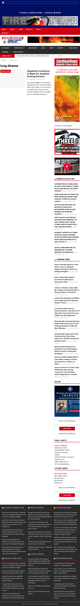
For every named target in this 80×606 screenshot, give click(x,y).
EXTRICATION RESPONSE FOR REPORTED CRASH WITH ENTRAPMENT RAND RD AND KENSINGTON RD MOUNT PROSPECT (65, 209)
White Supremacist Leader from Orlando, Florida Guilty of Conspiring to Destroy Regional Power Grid (39, 571)
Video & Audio (18, 52)
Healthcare (32, 48)
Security (60, 48)
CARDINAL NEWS (63, 259)
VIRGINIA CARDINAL (37, 508)
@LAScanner (58, 480)
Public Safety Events (61, 462)
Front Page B (18, 48)
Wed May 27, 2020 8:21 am (37, 79)
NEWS (12, 29)
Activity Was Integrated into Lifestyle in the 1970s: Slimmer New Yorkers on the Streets (65, 578)
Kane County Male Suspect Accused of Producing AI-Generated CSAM (64, 279)
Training (5, 52)
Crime (21, 29)
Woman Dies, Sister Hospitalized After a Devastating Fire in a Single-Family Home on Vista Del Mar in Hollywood (66, 522)
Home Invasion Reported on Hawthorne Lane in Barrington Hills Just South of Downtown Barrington (13, 542)
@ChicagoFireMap (60, 473)
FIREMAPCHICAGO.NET (65, 179)
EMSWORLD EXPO (60, 448)
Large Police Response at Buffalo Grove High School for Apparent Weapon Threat (66, 300)
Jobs (42, 48)
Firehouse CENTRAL (61, 452)
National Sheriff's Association (64, 457)
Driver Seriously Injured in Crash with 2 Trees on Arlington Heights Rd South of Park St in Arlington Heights (14, 515)
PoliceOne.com (59, 459)
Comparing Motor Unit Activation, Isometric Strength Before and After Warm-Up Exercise (65, 586)
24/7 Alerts (5, 48)
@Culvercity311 (59, 478)
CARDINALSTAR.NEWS (63, 508)
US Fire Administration (61, 464)
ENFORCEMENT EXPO (62, 450)
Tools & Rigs (72, 48)
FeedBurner (71, 434)
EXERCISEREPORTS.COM (64, 558)
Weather (5, 33)
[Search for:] (67, 56)
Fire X (38, 29)
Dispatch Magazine (60, 445)
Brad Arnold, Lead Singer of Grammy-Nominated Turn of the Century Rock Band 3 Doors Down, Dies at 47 (65, 515)
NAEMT (57, 455)
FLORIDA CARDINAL (37, 554)
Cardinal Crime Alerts (13, 558)
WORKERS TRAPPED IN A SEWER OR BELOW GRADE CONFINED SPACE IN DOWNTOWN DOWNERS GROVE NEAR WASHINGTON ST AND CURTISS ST (66, 237)
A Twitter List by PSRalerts (63, 126)
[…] (46, 94)
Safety (51, 48)
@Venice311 (58, 483)
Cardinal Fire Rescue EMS (14, 508)
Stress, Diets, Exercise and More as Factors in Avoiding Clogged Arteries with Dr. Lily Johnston (65, 571)
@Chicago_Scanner (60, 476)
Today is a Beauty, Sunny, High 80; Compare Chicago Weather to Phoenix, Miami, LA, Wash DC (66, 290)
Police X (29, 29)
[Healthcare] (12, 79)
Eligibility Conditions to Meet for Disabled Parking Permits (38, 74)
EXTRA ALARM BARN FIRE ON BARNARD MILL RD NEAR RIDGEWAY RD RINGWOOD (64, 250)
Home (3, 29)
